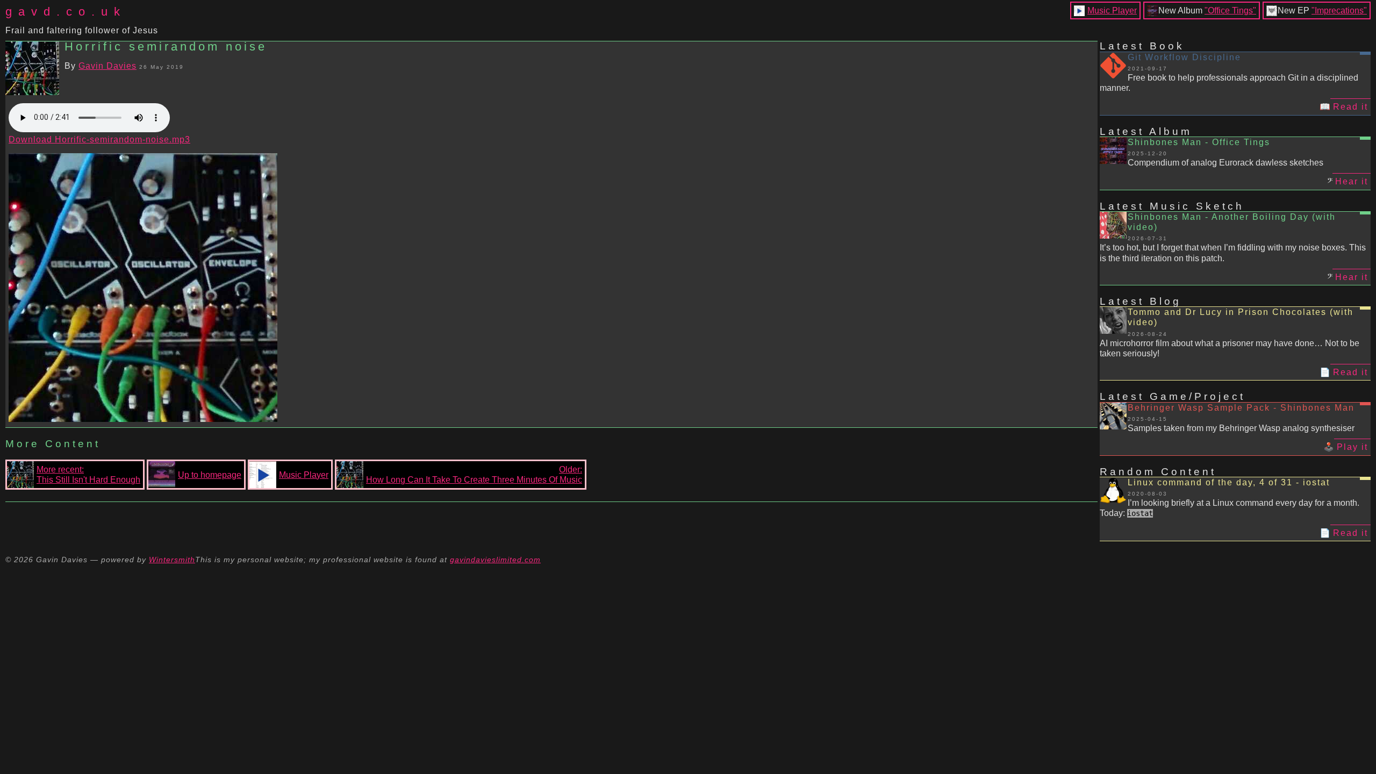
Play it (1352, 447)
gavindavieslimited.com (495, 559)
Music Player (1112, 10)
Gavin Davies (107, 65)
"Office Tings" (1230, 10)
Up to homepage (209, 474)
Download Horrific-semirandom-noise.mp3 (99, 139)
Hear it (1351, 181)
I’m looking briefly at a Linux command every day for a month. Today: (1229, 508)
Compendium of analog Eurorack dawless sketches (1225, 162)
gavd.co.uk (65, 11)
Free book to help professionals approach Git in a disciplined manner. (1229, 82)
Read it (1350, 106)
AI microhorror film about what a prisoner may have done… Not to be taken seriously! (1229, 348)
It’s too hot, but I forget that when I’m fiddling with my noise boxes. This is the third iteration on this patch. (1233, 252)
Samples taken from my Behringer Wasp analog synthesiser (1241, 428)
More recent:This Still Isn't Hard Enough (88, 474)
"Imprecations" (1339, 10)
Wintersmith (172, 559)
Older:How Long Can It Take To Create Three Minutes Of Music (474, 474)
